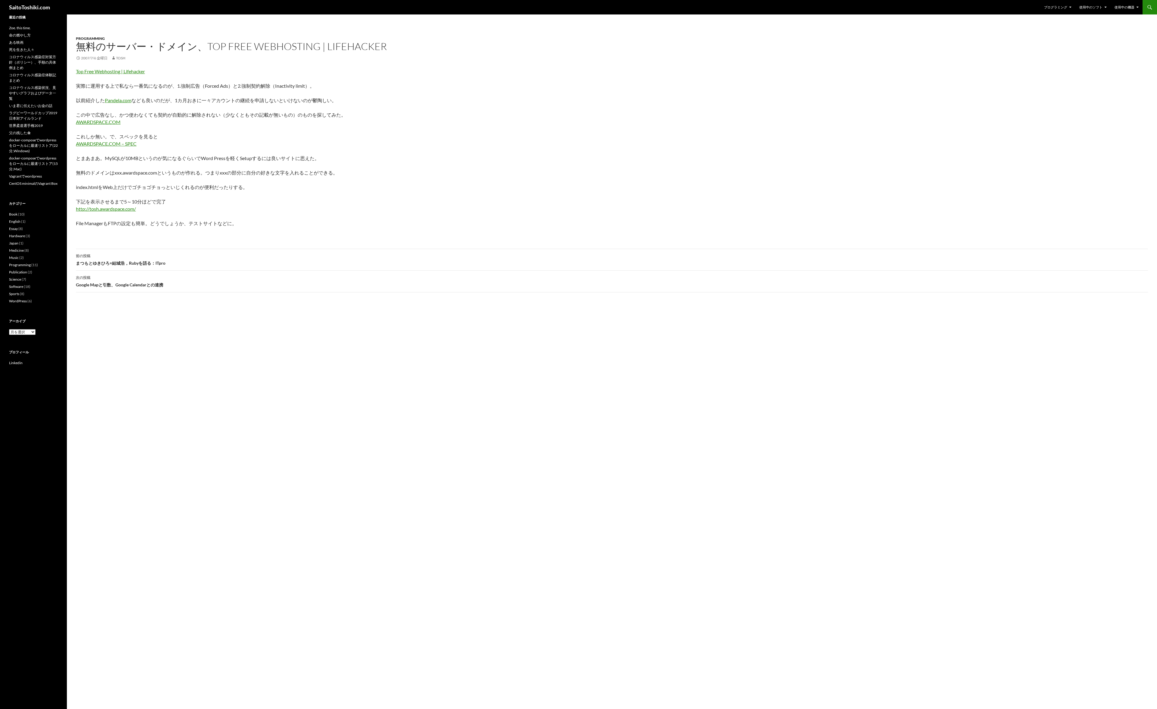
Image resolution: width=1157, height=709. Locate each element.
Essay (13, 228)
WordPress (18, 301)
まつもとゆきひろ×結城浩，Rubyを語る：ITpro (120, 260)
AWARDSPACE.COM (98, 122)
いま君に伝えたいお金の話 (30, 105)
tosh (120, 58)
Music (14, 257)
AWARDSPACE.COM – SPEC (106, 144)
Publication (18, 272)
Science (15, 279)
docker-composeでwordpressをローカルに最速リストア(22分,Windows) (33, 145)
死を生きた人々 (21, 49)
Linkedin (16, 363)
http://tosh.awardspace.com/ (106, 209)
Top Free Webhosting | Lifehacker (110, 71)
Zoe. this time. (20, 28)
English (14, 221)
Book (13, 214)
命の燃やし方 (20, 35)
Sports (14, 293)
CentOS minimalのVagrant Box (33, 183)
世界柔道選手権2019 (26, 125)
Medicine (16, 250)
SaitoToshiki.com (29, 7)
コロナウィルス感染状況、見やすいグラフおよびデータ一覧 (32, 93)
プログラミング (1055, 7)
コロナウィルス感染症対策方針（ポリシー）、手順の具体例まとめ (32, 62)
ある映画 (16, 42)
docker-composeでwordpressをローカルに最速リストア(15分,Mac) (33, 163)
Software (16, 286)
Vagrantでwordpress (25, 176)
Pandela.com (118, 100)
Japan (13, 243)
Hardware (17, 236)
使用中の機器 (1124, 7)
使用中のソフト (1090, 7)
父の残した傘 (20, 133)
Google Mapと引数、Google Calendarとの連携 (119, 281)
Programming (90, 38)
